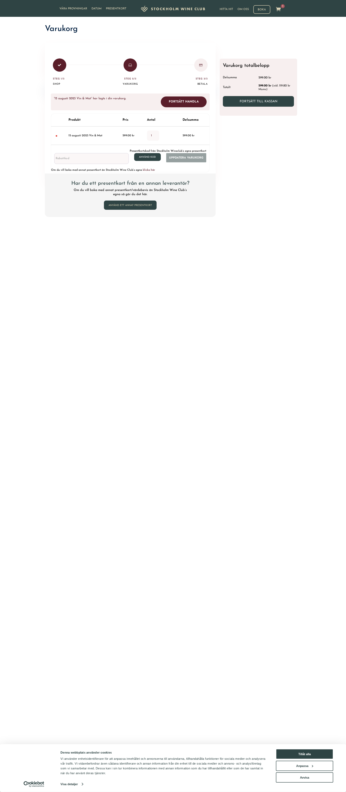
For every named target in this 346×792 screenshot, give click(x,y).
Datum (97, 8)
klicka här (149, 170)
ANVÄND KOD (147, 157)
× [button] (56, 136)
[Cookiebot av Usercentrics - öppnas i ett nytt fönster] (33, 784)
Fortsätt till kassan (258, 101)
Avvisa (304, 777)
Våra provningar (73, 8)
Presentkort (116, 8)
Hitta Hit (226, 9)
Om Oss (243, 9)
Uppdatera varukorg (186, 157)
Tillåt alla (304, 754)
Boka (262, 9)
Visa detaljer (69, 784)
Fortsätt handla (184, 101)
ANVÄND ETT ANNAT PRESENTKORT (130, 205)
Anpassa (302, 765)
